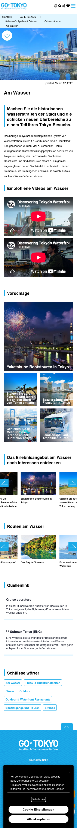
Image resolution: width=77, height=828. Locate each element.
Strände (50, 708)
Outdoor (24, 691)
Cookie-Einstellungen (38, 809)
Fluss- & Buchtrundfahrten (42, 683)
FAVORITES (68, 5)
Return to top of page (67, 726)
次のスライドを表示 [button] (72, 483)
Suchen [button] (59, 5)
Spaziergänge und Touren (23, 708)
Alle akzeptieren (38, 819)
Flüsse (10, 691)
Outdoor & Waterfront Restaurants (28, 699)
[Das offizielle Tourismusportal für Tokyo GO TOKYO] (14, 6)
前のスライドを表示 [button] (4, 483)
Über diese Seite (38, 760)
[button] (55, 5)
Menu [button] (73, 6)
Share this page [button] (63, 5)
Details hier (38, 799)
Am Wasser (13, 683)
